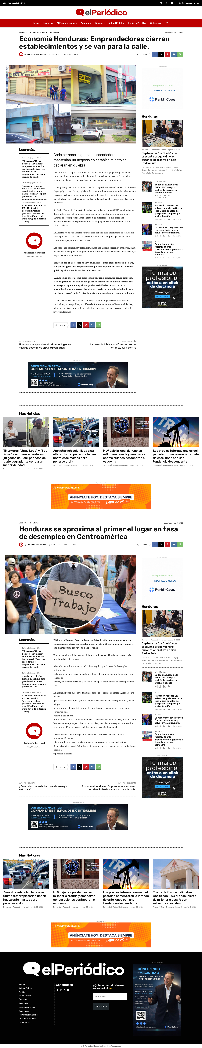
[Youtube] (172, 3)
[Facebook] (155, 3)
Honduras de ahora (38, 32)
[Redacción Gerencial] (21, 54)
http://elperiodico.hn (34, 257)
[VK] (174, 54)
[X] (166, 3)
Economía (23, 32)
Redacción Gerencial (36, 54)
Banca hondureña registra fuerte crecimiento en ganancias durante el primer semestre (169, 249)
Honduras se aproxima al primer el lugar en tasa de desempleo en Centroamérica (45, 346)
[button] (167, 23)
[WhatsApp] (180, 54)
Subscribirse (101, 1006)
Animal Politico (160, 182)
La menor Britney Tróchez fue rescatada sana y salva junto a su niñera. (169, 230)
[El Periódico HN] (101, 12)
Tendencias (54, 32)
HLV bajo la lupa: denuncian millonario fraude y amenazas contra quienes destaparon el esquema (124, 456)
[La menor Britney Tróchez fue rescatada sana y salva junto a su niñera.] (147, 229)
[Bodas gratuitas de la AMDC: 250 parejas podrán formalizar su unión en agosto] (147, 186)
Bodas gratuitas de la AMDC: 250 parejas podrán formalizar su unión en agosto (166, 188)
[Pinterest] (167, 54)
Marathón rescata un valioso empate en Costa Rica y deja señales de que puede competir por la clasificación (168, 210)
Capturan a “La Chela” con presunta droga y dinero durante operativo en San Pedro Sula (159, 158)
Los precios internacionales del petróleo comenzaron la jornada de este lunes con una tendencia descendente (176, 456)
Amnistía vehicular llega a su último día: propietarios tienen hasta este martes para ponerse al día (34, 191)
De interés (26, 158)
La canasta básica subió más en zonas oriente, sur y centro (113, 346)
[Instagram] (161, 3)
